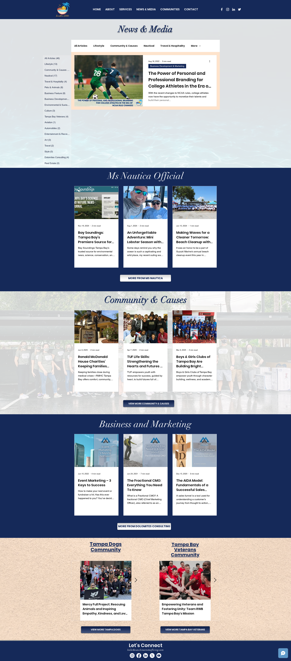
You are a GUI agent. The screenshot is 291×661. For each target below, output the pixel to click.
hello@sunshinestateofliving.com (145, 649)
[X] (152, 655)
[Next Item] (135, 580)
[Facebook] (138, 655)
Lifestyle (98, 45)
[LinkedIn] (234, 9)
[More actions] (210, 61)
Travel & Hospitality (172, 45)
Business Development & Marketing (167, 66)
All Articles (80, 45)
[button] (170, 9)
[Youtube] (158, 655)
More (194, 45)
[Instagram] (132, 655)
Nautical (149, 45)
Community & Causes (124, 45)
